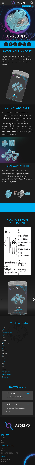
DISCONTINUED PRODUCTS (9, 453)
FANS (3, 440)
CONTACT (4, 461)
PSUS (2, 442)
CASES (3, 438)
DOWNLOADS (5, 459)
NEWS (3, 451)
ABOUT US (4, 449)
